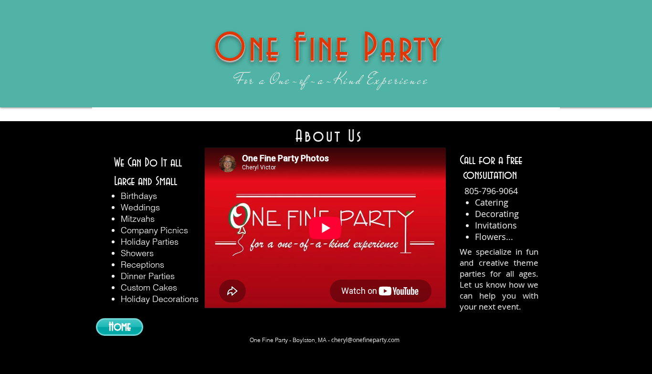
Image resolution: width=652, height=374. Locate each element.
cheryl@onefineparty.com (365, 339)
